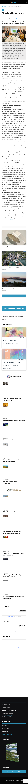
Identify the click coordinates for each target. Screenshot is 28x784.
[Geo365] (14, 2)
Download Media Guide (7, 734)
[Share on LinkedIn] (18, 19)
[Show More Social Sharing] (21, 19)
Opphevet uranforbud (8, 288)
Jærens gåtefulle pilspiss (8, 247)
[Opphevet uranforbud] (14, 279)
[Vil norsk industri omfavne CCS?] (14, 258)
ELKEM (11, 220)
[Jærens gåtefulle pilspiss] (14, 237)
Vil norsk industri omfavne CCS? (10, 267)
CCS (3, 9)
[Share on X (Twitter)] (16, 19)
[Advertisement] (12, 671)
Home (9, 6)
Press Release (5, 15)
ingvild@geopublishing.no (7, 715)
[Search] (26, 2)
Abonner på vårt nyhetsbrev (14, 309)
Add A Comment (14, 295)
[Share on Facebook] (14, 19)
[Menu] (2, 2)
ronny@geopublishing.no (7, 726)
